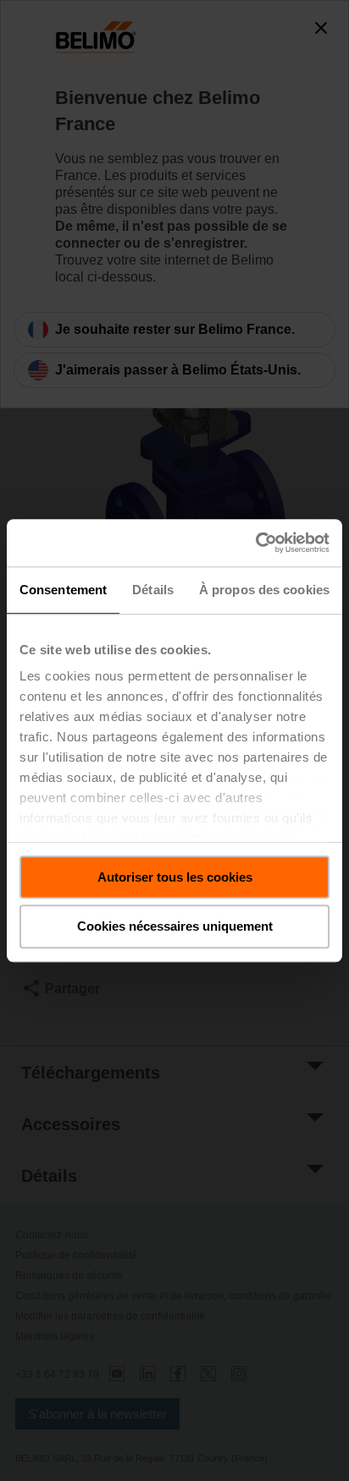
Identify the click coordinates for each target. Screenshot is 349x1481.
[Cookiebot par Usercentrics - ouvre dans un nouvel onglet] (255, 543)
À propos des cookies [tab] (264, 589)
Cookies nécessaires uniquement (175, 927)
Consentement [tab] (63, 589)
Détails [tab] (153, 589)
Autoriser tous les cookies (174, 877)
